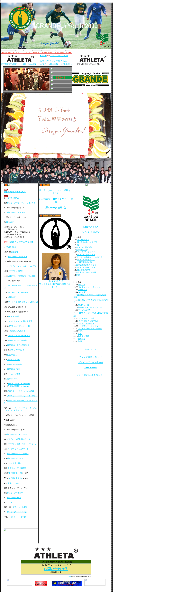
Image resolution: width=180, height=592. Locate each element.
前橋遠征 (12, 297)
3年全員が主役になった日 (19, 326)
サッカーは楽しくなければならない (91, 257)
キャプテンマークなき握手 (89, 326)
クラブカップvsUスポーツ (18, 449)
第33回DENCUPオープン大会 (90, 307)
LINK (43, 55)
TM (11, 502)
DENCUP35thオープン (86, 260)
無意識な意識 (83, 336)
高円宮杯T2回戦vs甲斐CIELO (20, 340)
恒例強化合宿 (15, 473)
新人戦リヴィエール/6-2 (18, 292)
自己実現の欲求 (83, 270)
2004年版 (13, 64)
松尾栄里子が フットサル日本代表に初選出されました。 (56, 284)
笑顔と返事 (82, 290)
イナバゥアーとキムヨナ (87, 252)
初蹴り (79, 275)
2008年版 (53, 64)
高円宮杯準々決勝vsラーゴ (19, 336)
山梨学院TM (12, 355)
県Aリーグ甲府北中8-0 (17, 257)
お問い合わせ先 (56, 569)
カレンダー (82, 292)
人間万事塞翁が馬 (84, 262)
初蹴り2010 (11, 247)
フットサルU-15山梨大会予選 (20, 321)
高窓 (80, 334)
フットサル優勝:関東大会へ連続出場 (23, 302)
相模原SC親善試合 (17, 331)
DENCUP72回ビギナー (86, 255)
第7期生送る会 (14, 198)
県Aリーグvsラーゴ (15, 458)
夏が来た (81, 339)
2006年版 (32, 64)
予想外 (81, 331)
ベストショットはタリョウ (89, 287)
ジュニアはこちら (59, 55)
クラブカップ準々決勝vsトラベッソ (21, 444)
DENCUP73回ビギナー (85, 247)
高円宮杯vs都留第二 (15, 364)
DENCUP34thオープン (86, 267)
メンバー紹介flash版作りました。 (90, 375)
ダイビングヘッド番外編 (90, 362)
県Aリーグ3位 (19, 517)
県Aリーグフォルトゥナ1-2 (18, 212)
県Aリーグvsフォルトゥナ (17, 434)
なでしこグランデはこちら (53, 61)
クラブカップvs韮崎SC (17, 468)
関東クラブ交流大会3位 (21, 242)
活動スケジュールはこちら (15, 192)
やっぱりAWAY (84, 310)
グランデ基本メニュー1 (91, 357)
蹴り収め (81, 285)
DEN (69, 576)
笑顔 (80, 341)
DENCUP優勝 (13, 316)
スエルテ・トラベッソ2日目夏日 (20, 391)
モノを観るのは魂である (88, 321)
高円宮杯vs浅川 (13, 369)
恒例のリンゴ (83, 305)
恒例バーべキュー (15, 483)
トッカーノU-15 (13, 374)
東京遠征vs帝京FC (16, 463)
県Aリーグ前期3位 (55, 207)
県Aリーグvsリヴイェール (18, 454)
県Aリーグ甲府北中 (15, 493)
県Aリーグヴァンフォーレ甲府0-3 (21, 203)
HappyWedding (82, 250)
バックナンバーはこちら (91, 232)
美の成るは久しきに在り (86, 265)
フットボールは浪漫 (86, 318)
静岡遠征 (10, 222)
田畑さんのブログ (90, 227)
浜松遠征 (14, 252)
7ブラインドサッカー (85, 323)
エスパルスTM (12, 379)
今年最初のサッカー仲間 (86, 272)
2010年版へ (66, 64)
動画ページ (90, 349)
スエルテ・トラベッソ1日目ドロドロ (22, 396)
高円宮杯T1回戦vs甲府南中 (18, 345)
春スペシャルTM (20, 507)
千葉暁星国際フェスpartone (19, 384)
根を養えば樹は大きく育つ (88, 242)
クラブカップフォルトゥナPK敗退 (22, 266)
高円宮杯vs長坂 (13, 360)
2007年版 (42, 64)
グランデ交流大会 (17, 350)
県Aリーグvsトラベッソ (17, 512)
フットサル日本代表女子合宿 (90, 329)
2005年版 (22, 64)
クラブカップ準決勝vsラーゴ (18, 439)
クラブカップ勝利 (15, 271)
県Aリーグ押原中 (14, 498)
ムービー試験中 (90, 367)
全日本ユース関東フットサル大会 (22, 276)
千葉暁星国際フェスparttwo (19, 386)
